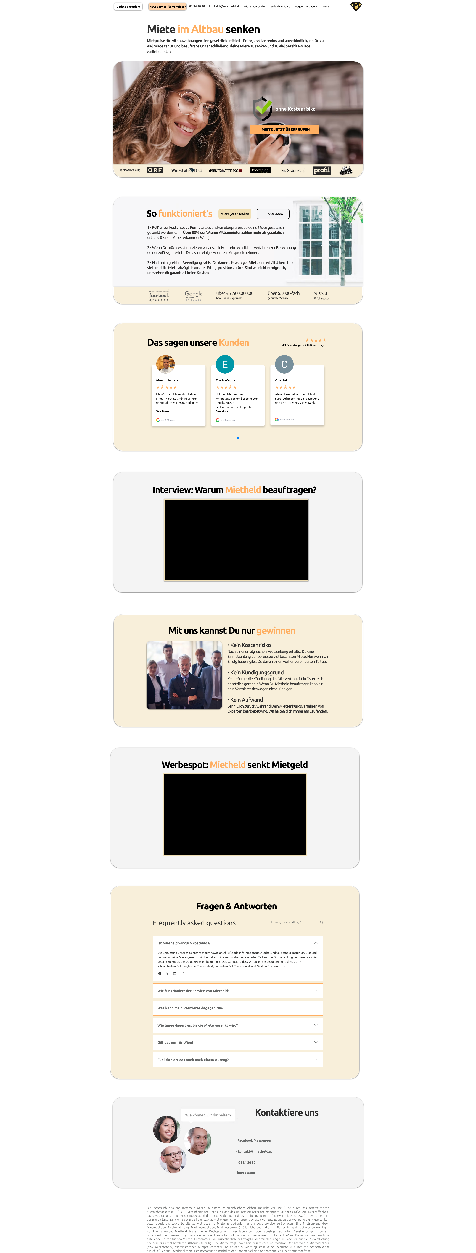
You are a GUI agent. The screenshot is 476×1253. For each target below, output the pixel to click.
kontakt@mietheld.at (224, 6)
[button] (273, 214)
